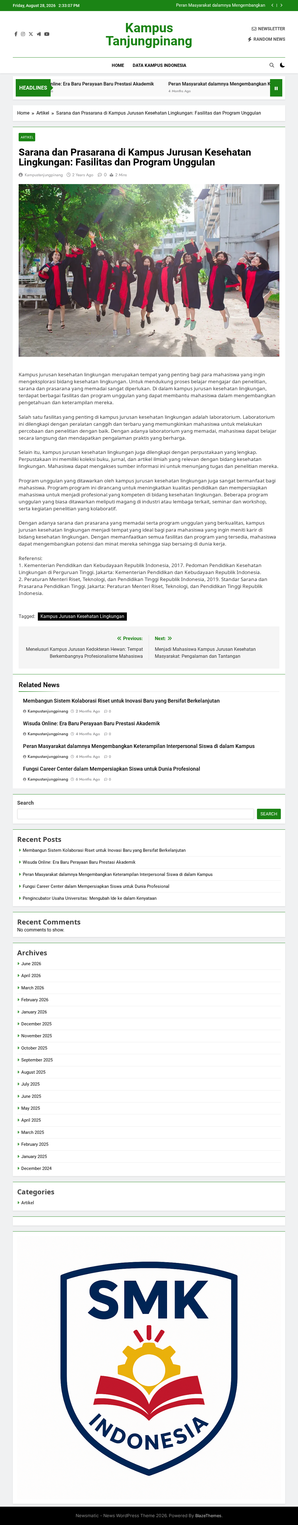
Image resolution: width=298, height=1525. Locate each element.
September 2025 (37, 1060)
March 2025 (32, 1132)
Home (118, 65)
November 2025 (36, 1035)
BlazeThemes (208, 1515)
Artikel (27, 137)
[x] (31, 34)
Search (25, 803)
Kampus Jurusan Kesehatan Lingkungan (82, 616)
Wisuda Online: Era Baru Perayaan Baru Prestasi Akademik (91, 723)
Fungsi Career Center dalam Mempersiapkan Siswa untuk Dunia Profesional (209, 5)
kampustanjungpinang (44, 175)
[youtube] (46, 34)
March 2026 (32, 987)
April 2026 (31, 975)
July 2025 (30, 1084)
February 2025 (34, 1144)
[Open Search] (271, 65)
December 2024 (36, 1168)
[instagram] (23, 34)
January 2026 (34, 1012)
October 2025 (34, 1048)
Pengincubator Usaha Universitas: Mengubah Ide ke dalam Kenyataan (90, 898)
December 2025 (36, 1024)
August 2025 (33, 1072)
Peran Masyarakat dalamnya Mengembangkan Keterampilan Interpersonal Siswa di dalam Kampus (139, 746)
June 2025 (31, 1096)
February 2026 (34, 999)
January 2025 (34, 1156)
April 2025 (31, 1120)
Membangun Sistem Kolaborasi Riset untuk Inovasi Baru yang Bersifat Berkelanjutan (121, 701)
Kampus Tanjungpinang (149, 34)
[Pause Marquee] (276, 88)
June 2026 (31, 963)
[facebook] (16, 34)
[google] (38, 34)
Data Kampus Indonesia (159, 65)
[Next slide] (281, 5)
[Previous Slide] (272, 5)
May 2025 (30, 1108)
